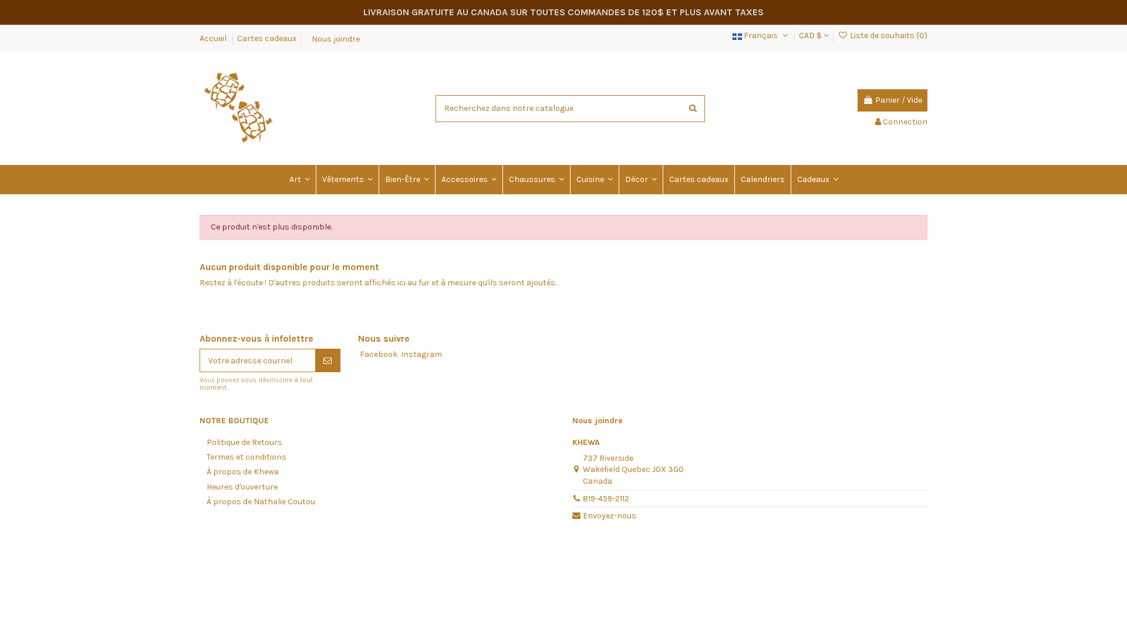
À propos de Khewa (243, 472)
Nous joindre (336, 38)
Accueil (214, 38)
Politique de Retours (244, 442)
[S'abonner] (327, 360)
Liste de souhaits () (887, 36)
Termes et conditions (246, 457)
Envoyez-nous (609, 516)
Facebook (378, 354)
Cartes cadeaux (266, 38)
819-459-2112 (606, 499)
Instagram (421, 354)
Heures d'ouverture (242, 487)
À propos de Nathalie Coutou (261, 502)
